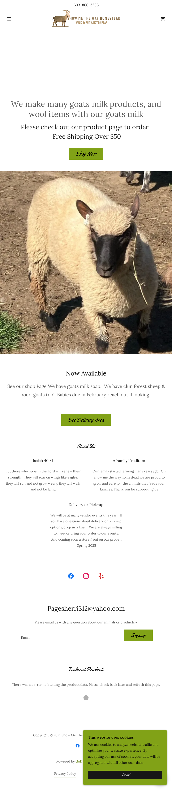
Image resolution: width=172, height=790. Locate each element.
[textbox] (69, 635)
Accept (125, 774)
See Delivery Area (86, 419)
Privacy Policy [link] (65, 773)
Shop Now (86, 153)
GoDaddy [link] (83, 761)
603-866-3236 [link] (86, 5)
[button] (17, 19)
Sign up (138, 635)
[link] (86, 18)
